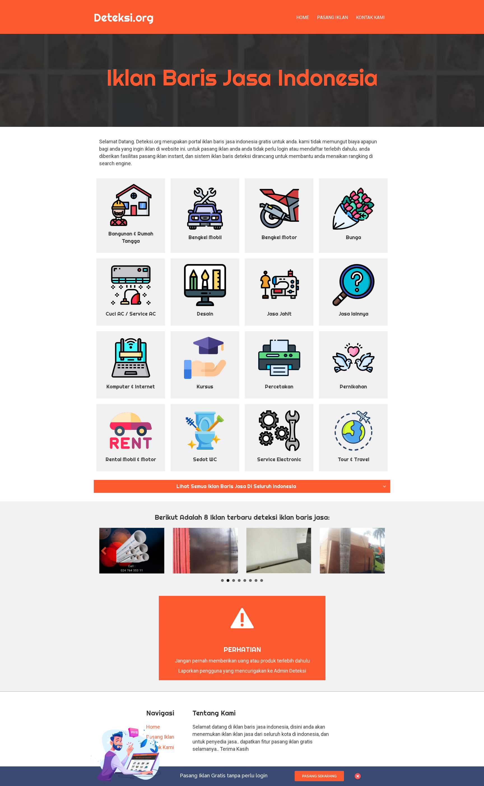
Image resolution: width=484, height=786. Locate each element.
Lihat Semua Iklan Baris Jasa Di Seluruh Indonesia (236, 486)
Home (302, 17)
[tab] (242, 486)
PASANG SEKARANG (319, 776)
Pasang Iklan (332, 17)
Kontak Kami (370, 17)
